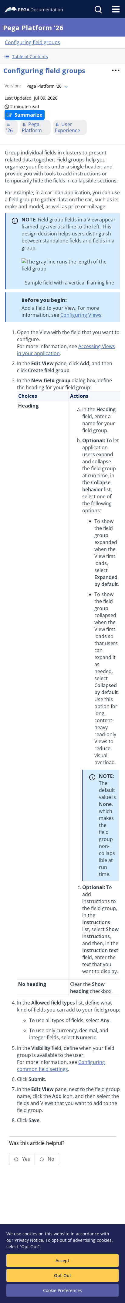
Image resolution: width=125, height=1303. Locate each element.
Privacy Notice (29, 1240)
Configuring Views (80, 315)
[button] (62, 56)
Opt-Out (62, 1275)
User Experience (67, 127)
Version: (13, 86)
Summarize (28, 114)
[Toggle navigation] (116, 9)
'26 (9, 130)
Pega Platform (32, 127)
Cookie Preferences (62, 1290)
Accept (62, 1260)
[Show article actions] (116, 70)
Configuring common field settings (61, 1065)
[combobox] (46, 86)
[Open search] (98, 9)
